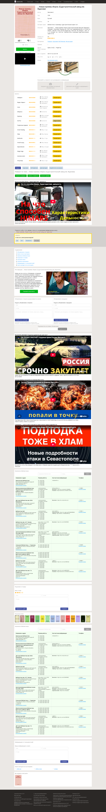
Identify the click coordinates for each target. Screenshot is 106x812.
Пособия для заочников (39, 795)
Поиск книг (30, 1)
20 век (54, 1)
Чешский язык (17, 800)
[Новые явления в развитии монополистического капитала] (27, 619)
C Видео (82, 1)
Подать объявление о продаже (63, 302)
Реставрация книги (53, 60)
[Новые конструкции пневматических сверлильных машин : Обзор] (83, 619)
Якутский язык (17, 795)
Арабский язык (75, 799)
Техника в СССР (76, 793)
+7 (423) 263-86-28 (82, 511)
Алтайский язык (17, 797)
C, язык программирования (40, 793)
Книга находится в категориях (25, 265)
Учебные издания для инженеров (80, 800)
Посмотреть (57, 97)
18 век (42, 1)
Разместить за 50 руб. (22, 320)
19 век (48, 1)
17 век (37, 1)
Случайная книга (68, 1)
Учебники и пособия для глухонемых (23, 799)
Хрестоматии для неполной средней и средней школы (43, 802)
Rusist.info (20, 1)
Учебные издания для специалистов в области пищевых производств (61, 806)
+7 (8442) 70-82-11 (82, 560)
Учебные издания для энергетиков (80, 802)
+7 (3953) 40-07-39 (82, 552)
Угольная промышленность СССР (61, 803)
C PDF (76, 1)
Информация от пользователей (25, 263)
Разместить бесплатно (61, 320)
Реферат (50, 41)
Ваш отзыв (18, 590)
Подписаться (62, 329)
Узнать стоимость (33, 175)
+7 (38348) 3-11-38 (82, 544)
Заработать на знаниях (56, 168)
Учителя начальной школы (59, 793)
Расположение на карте (21, 485)
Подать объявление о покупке (23, 302)
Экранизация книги (25, 65)
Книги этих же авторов (23, 254)
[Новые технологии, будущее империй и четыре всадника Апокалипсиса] (73, 619)
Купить (25, 49)
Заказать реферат (21, 175)
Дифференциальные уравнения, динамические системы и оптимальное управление (23, 804)
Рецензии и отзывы (22, 257)
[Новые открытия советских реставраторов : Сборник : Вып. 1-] (68, 619)
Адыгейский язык (76, 795)
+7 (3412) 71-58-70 (82, 522)
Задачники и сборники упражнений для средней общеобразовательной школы (62, 796)
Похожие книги (21, 259)
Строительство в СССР (19, 793)
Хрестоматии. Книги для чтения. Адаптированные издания (41, 799)
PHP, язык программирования (79, 797)
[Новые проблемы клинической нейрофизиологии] (58, 619)
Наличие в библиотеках (23, 256)
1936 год (19, 769)
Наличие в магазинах (22, 261)
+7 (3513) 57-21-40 (82, 531)
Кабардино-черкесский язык (40, 797)
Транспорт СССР (57, 801)
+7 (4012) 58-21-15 (82, 570)
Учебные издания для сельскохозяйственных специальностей (62, 799)
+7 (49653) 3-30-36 (82, 488)
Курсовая (55, 41)
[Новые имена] (17, 619)
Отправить (64, 609)
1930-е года (38, 769)
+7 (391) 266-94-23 (82, 500)
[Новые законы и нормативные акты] (42, 619)
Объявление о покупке (23, 252)
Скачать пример (45, 175)
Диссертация (69, 41)
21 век (59, 1)
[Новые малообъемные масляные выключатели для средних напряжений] (63, 619)
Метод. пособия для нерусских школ (42, 805)
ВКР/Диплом (61, 41)
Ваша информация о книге (22, 746)
